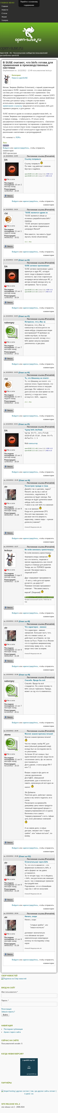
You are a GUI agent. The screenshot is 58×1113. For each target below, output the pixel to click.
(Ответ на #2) (24, 260)
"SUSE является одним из (36, 213)
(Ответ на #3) (24, 316)
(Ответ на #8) (24, 621)
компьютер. (33, 443)
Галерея (5, 20)
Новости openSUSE (20, 78)
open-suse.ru (11, 48)
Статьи (4, 13)
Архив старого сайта (12, 1032)
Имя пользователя (9, 992)
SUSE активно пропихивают (37, 266)
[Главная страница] (28, 43)
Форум (4, 17)
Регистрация (6, 1009)
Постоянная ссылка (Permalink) (40, 156)
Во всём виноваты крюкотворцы (39, 550)
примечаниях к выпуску (12, 106)
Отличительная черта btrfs (36, 862)
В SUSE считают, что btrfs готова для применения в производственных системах (28, 65)
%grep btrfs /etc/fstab (33, 430)
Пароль (5, 1001)
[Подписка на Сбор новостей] (13, 979)
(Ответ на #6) (24, 480)
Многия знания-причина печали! (39, 734)
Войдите (6, 148)
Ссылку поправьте (33, 159)
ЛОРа (18, 137)
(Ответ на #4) (24, 373)
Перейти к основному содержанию (29, 3)
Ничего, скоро (31, 916)
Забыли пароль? (8, 1012)
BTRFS (6, 145)
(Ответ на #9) (24, 675)
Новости (5, 10)
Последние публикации (13, 1029)
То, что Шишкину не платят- (37, 378)
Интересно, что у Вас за (35, 322)
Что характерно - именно (35, 627)
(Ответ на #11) (25, 856)
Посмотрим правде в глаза (36, 486)
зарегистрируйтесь (21, 148)
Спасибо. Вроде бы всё (35, 680)
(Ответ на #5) (24, 424)
